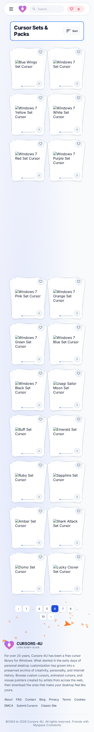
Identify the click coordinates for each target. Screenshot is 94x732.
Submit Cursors (27, 705)
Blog (42, 699)
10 (43, 616)
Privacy (54, 699)
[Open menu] (11, 9)
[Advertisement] (47, 229)
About (8, 699)
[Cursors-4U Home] (22, 9)
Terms (66, 699)
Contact (30, 699)
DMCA (8, 705)
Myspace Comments (47, 725)
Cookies (79, 699)
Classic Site (49, 705)
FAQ (19, 699)
